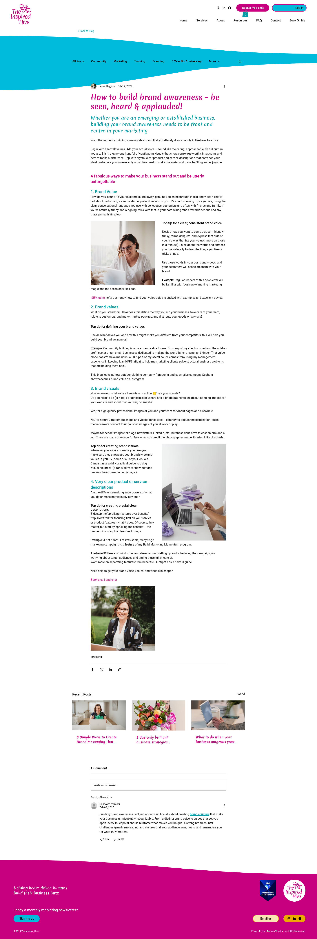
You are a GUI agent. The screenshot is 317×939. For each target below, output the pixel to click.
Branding (158, 61)
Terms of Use (273, 931)
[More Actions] (224, 805)
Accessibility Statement (293, 931)
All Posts (78, 61)
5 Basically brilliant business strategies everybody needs (152, 739)
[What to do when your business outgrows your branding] (218, 715)
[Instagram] (218, 8)
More (212, 61)
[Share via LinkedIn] (110, 669)
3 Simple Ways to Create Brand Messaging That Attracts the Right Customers (97, 739)
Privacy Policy (258, 931)
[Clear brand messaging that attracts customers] (99, 715)
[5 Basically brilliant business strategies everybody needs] (158, 715)
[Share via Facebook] (92, 669)
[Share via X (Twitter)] (101, 669)
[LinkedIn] (224, 8)
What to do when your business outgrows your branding (215, 739)
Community (98, 61)
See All (241, 693)
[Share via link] (119, 669)
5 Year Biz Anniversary (187, 61)
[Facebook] (229, 8)
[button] (202, 18)
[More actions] (224, 86)
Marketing (120, 61)
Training (139, 61)
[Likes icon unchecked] (101, 839)
